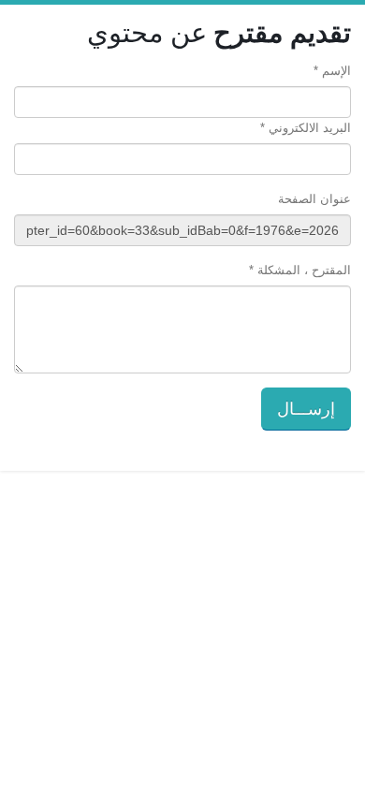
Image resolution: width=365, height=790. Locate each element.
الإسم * (332, 71)
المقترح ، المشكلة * (300, 270)
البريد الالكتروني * (305, 128)
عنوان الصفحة (314, 199)
